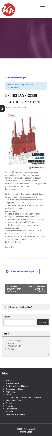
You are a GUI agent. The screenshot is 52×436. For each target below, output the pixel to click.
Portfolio (9, 403)
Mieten (11, 343)
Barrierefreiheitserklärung (17, 386)
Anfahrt (9, 381)
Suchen (6, 317)
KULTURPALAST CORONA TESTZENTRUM (23, 397)
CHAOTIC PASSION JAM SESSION (14, 289)
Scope (29, 432)
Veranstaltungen (15, 340)
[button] (2, 108)
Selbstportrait (11, 409)
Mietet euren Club (13, 400)
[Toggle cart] (48, 3)
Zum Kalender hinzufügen (22, 271)
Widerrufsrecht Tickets (15, 414)
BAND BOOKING (14, 346)
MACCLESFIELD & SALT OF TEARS (37, 289)
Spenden (9, 412)
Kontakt (11, 349)
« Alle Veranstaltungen (15, 78)
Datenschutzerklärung (15, 389)
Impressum (10, 392)
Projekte (9, 406)
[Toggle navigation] (43, 5)
